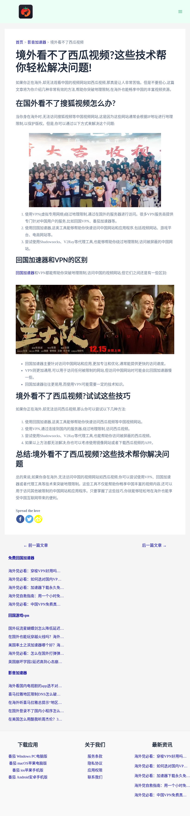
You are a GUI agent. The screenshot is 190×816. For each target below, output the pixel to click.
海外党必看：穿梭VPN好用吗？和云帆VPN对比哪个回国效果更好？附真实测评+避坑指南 (36, 571)
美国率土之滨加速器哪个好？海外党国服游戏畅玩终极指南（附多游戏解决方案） (36, 645)
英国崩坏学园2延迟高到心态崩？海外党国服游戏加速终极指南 (36, 662)
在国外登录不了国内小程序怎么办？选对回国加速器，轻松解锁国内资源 (36, 711)
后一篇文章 (154, 545)
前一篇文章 (35, 545)
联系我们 (95, 777)
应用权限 (95, 770)
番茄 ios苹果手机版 (27, 770)
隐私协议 (95, 763)
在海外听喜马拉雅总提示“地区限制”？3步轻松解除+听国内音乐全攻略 (36, 703)
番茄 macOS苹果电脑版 (28, 763)
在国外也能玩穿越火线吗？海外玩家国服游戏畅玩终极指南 (36, 637)
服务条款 (95, 756)
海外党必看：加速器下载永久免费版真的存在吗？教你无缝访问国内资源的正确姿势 (36, 588)
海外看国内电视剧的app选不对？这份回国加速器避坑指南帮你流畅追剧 (36, 686)
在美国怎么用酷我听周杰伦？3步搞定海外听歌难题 (36, 719)
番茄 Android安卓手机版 (28, 777)
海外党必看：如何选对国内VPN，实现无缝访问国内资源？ (36, 579)
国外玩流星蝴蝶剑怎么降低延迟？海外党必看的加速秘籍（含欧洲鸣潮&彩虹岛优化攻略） (36, 628)
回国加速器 (25, 273)
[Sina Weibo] (38, 519)
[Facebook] (20, 519)
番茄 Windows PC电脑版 (27, 756)
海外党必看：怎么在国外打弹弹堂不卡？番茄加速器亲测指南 (36, 653)
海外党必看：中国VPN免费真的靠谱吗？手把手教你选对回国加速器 (36, 604)
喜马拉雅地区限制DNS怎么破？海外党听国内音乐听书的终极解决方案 (36, 694)
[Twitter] (29, 519)
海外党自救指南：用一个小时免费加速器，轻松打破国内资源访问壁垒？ (36, 596)
